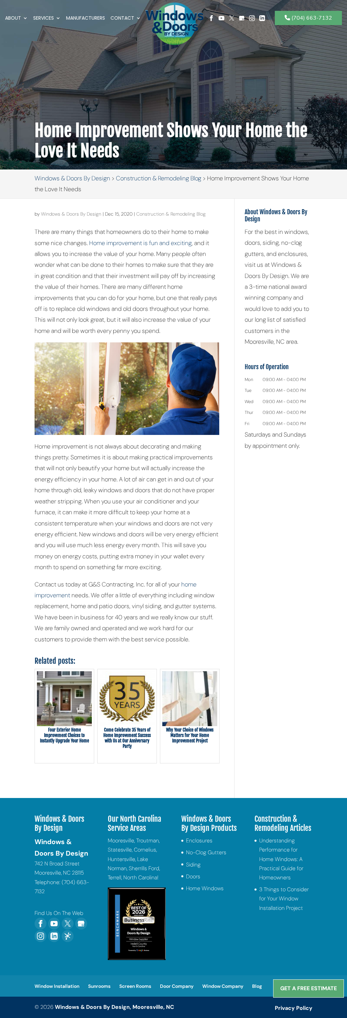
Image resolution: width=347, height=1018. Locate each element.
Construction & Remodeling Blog (171, 214)
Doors (193, 876)
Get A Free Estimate (308, 988)
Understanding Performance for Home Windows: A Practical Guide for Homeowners (281, 859)
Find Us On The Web (59, 913)
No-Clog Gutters (206, 852)
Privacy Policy (293, 1008)
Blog (257, 986)
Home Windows (205, 888)
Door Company (176, 986)
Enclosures (199, 840)
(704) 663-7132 (311, 18)
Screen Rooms (135, 986)
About (13, 18)
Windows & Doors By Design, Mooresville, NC (114, 1007)
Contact (122, 18)
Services (43, 18)
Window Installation (57, 986)
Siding (193, 864)
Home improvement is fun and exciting (140, 243)
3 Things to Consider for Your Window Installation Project (284, 898)
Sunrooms (99, 986)
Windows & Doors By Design (71, 214)
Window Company (222, 986)
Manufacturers (85, 18)
